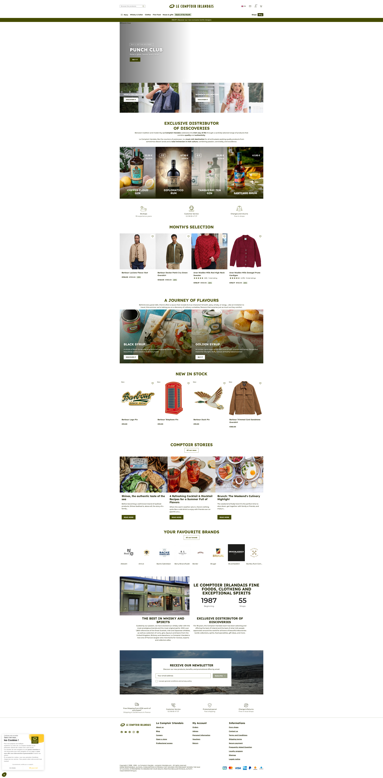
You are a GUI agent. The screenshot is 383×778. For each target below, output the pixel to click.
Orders (195, 727)
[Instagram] (134, 732)
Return (195, 743)
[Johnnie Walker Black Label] (194, 79)
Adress (195, 731)
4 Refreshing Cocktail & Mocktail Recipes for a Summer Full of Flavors (191, 499)
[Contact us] (250, 6)
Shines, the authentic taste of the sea (143, 498)
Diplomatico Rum (173, 192)
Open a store (161, 739)
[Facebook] (122, 732)
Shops (254, 15)
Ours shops (233, 727)
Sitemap (232, 755)
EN (245, 6)
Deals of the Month (182, 15)
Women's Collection (207, 94)
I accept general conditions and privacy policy (175, 681)
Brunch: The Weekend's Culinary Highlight (238, 498)
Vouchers (196, 739)
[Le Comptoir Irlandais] (191, 6)
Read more (128, 517)
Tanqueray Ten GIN (209, 192)
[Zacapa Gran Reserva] (188, 79)
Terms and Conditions (238, 735)
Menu (126, 15)
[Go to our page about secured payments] (243, 768)
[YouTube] (126, 732)
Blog (260, 15)
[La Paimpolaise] (197, 79)
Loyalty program (236, 751)
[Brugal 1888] (183, 79)
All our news (191, 450)
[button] (4, 774)
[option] (191, 52)
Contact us (233, 731)
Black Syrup (134, 344)
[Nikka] (199, 79)
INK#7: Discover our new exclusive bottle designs (191, 20)
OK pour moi (33, 768)
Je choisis (12, 768)
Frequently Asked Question (240, 747)
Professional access (164, 743)
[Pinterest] (130, 732)
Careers (159, 735)
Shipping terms (235, 739)
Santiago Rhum (245, 193)
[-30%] (185, 79)
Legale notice (234, 759)
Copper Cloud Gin (137, 192)
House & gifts (168, 15)
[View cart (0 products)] (261, 6)
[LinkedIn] (138, 732)
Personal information (201, 735)
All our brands (191, 538)
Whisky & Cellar (136, 15)
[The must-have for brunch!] (190, 79)
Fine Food (157, 15)
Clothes (148, 15)
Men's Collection (133, 94)
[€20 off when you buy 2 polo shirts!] (192, 79)
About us (160, 727)
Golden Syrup (207, 344)
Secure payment (236, 743)
